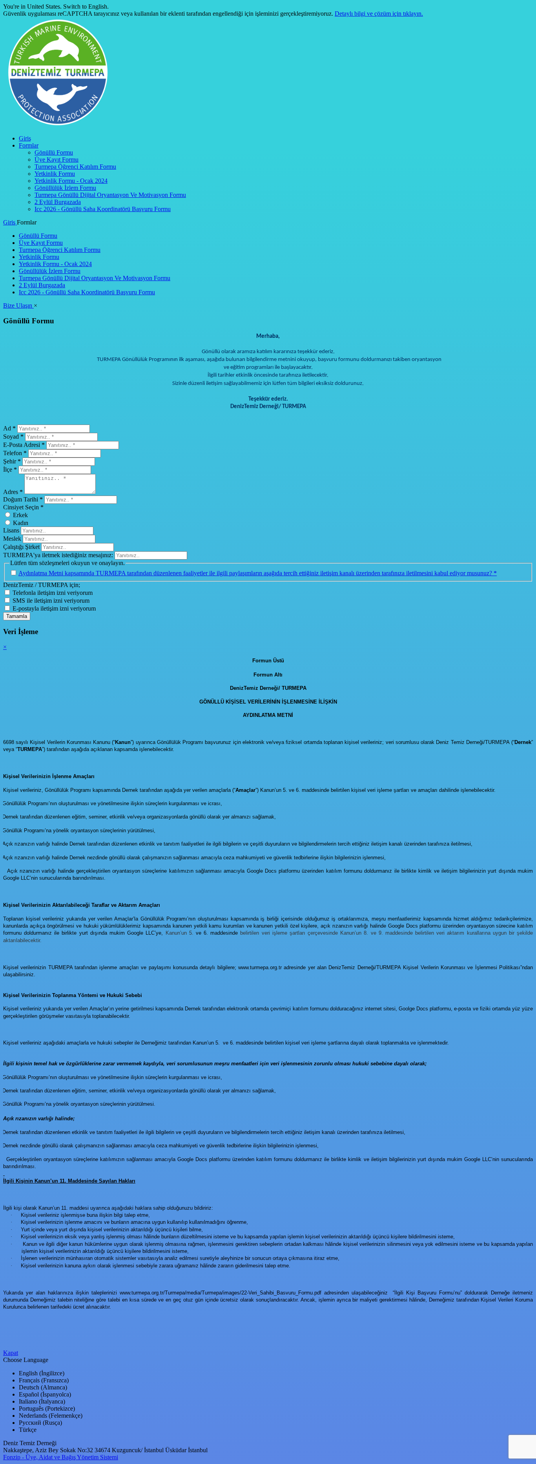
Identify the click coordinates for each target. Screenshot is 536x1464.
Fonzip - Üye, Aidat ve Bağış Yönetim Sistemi (60, 1457)
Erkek (20, 515)
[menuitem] (276, 138)
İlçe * (10, 469)
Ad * (9, 428)
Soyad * (13, 436)
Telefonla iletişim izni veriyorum (53, 592)
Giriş (25, 138)
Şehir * (12, 461)
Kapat (10, 1352)
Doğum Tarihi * (23, 499)
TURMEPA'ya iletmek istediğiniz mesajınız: (59, 555)
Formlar (28, 145)
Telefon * (15, 453)
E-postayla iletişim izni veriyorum (54, 608)
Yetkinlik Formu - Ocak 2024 (71, 180)
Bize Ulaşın (18, 305)
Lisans (11, 530)
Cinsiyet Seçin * (23, 507)
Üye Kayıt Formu (56, 159)
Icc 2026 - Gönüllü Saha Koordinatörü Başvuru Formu (103, 209)
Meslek (12, 538)
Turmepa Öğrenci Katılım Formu (75, 166)
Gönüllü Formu (54, 152)
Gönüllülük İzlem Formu (65, 187)
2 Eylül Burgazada (58, 202)
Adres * (13, 492)
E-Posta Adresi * (24, 444)
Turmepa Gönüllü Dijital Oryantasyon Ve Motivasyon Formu (110, 194)
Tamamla (16, 616)
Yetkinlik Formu (55, 173)
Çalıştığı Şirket (21, 546)
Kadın (20, 523)
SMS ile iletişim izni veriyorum (51, 600)
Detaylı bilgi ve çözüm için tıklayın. (379, 13)
